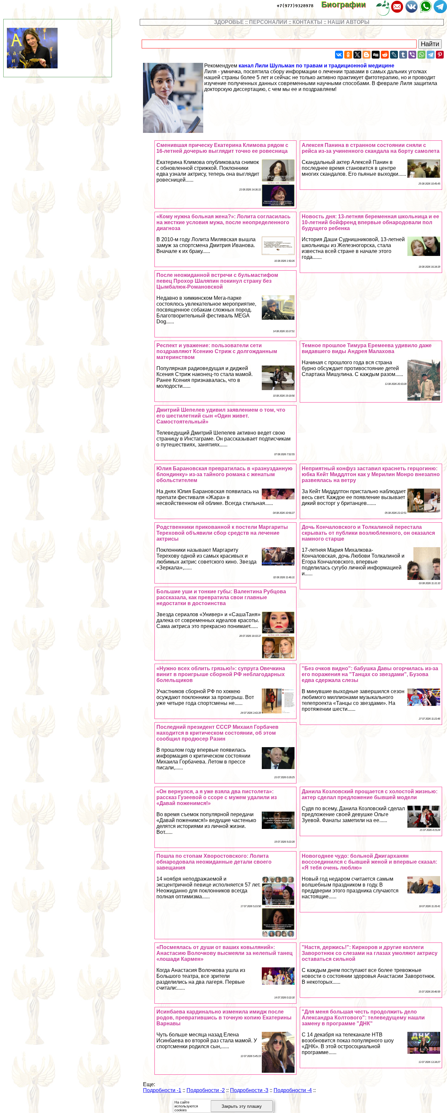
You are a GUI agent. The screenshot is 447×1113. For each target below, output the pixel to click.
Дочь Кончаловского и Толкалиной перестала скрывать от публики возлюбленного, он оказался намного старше (368, 533)
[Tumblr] (403, 55)
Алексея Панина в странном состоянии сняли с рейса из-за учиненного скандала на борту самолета (370, 148)
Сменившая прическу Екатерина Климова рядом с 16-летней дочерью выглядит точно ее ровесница (222, 148)
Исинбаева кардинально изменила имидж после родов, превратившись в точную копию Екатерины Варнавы (224, 1017)
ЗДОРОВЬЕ (229, 22)
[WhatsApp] (421, 55)
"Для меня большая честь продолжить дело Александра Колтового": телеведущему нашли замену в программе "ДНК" (363, 1017)
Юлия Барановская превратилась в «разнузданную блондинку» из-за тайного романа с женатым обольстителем (224, 474)
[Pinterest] (440, 55)
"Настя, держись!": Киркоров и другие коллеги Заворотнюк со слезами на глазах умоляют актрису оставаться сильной (370, 953)
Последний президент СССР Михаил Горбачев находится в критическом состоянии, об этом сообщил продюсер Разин (217, 733)
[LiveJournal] (394, 55)
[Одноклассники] (348, 55)
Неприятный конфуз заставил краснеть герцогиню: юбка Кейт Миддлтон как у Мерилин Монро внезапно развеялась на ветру (371, 474)
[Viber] (412, 55)
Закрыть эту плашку (242, 1106)
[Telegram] (431, 55)
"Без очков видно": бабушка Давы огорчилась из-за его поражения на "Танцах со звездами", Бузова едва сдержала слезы (370, 674)
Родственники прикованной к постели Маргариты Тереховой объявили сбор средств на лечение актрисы (222, 533)
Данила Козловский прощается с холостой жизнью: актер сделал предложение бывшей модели (370, 794)
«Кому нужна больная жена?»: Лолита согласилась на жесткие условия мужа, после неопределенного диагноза (223, 222)
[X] (357, 55)
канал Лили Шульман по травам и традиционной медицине (316, 65)
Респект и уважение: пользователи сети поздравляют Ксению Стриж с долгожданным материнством (216, 351)
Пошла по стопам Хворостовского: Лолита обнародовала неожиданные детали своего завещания (214, 862)
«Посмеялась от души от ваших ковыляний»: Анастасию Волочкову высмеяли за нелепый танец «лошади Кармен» (224, 953)
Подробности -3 (249, 1090)
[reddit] (385, 55)
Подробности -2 (206, 1090)
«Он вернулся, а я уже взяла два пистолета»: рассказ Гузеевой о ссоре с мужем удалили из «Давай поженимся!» (216, 797)
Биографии (348, 4)
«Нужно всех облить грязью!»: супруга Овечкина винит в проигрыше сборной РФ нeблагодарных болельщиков (220, 674)
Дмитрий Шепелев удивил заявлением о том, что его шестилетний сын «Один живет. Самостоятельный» (220, 415)
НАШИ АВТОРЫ (348, 22)
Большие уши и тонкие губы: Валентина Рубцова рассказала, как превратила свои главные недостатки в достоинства (221, 597)
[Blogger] (366, 55)
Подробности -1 (162, 1090)
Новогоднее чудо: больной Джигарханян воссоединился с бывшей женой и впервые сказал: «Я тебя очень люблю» (369, 862)
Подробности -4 (293, 1090)
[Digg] (376, 55)
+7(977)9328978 (295, 5)
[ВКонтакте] (339, 55)
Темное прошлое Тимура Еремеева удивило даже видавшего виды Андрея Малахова (367, 348)
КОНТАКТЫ (307, 22)
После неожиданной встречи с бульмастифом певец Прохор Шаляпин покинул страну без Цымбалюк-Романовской (217, 281)
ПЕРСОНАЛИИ (268, 22)
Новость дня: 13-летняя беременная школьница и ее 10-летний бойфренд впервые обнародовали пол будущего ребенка (370, 222)
